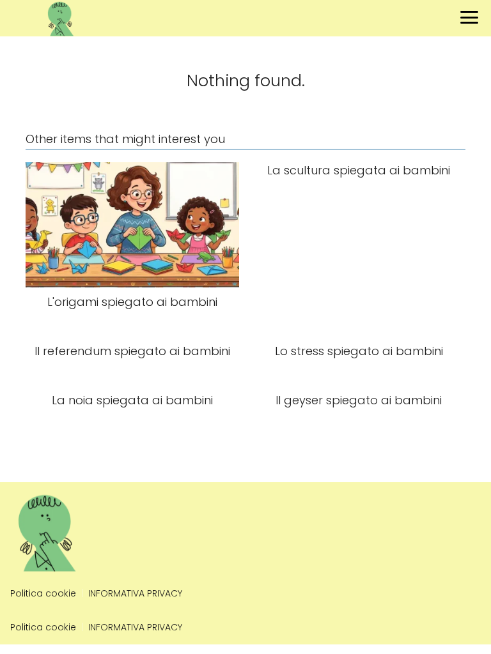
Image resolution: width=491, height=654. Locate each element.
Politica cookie (43, 593)
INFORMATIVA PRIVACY (135, 593)
